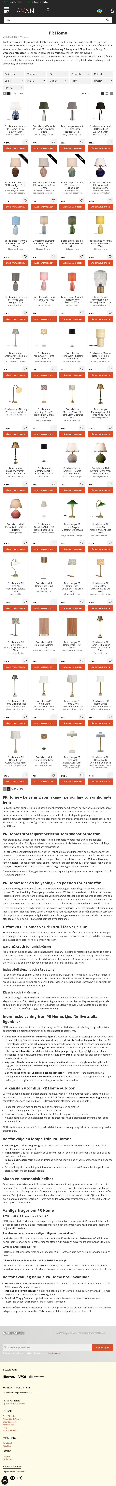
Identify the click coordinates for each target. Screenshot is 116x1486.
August (18, 866)
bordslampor (58, 1051)
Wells (91, 859)
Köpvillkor (7, 1446)
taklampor (40, 1044)
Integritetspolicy (9, 1422)
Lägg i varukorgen (15, 148)
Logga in (6, 1456)
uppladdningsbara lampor (37, 1076)
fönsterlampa (42, 1065)
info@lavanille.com (17, 1403)
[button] (7, 9)
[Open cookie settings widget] (4, 1481)
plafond (75, 1040)
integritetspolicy (54, 1353)
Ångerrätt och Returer (12, 1419)
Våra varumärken (10, 1430)
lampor (63, 1198)
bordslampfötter (24, 1051)
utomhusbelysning (89, 1097)
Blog (5, 1427)
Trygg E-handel (9, 1416)
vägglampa (86, 1062)
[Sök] (107, 20)
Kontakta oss (8, 1424)
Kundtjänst (7, 1443)
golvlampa (66, 1054)
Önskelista (7, 1459)
